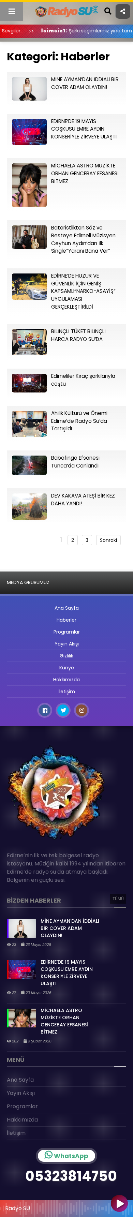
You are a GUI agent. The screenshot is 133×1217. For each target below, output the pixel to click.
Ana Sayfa (67, 608)
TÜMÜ (118, 899)
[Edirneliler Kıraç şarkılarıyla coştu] (29, 391)
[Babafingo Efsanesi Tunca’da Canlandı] (29, 473)
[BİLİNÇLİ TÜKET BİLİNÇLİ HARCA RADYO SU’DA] (29, 353)
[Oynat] (119, 1204)
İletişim (66, 691)
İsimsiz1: (40, 30)
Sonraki (108, 540)
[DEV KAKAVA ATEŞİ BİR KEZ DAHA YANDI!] (29, 518)
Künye (66, 667)
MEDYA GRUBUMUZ (28, 582)
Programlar (67, 631)
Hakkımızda (66, 679)
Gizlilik (66, 655)
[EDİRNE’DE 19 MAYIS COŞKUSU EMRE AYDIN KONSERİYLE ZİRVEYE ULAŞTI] (29, 143)
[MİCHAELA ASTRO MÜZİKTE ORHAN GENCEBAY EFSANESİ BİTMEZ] (29, 205)
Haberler (66, 620)
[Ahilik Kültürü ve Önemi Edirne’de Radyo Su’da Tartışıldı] (29, 435)
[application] (66, 1207)
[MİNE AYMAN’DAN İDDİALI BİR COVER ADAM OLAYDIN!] (29, 99)
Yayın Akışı (67, 643)
